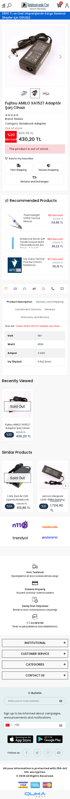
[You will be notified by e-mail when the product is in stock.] (44, 288)
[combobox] (8, 725)
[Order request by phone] (53, 288)
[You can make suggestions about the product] (63, 288)
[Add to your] (35, 288)
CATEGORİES (35, 664)
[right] (65, 486)
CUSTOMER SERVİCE (35, 654)
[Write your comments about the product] (25, 288)
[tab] (19, 302)
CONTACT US (35, 675)
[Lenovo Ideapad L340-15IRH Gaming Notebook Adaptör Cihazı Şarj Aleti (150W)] (52, 476)
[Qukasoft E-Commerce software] (35, 794)
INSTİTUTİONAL (35, 643)
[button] (9, 57)
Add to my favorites (20, 158)
